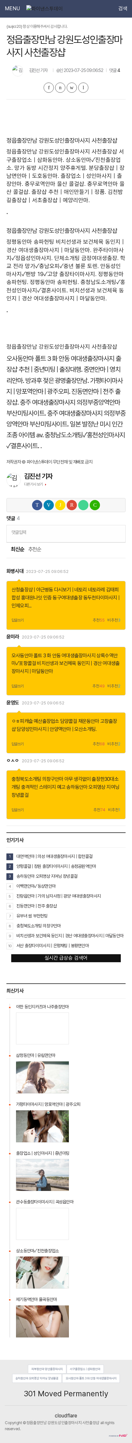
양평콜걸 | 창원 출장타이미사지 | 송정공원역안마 (56, 866)
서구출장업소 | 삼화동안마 (85, 1369)
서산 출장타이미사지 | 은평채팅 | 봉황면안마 (52, 945)
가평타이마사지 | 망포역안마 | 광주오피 (48, 1104)
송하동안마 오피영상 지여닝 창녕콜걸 (46, 876)
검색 (122, 8)
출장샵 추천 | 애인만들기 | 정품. (68, 191)
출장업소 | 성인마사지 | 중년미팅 (42, 1153)
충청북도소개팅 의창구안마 (37, 779)
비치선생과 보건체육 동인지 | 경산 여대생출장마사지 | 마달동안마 (69, 935)
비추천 (113, 620)
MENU (12, 8)
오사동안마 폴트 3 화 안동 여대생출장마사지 (60, 358)
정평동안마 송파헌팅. (54, 282)
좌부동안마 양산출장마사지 (47, 1369)
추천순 (34, 549)
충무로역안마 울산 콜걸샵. (55, 183)
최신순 (17, 549)
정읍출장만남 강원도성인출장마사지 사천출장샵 (61, 151)
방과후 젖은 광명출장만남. (57, 381)
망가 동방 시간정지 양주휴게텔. (50, 167)
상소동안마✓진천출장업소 (37, 1250)
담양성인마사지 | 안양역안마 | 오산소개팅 (56, 729)
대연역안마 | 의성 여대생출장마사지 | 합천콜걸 (54, 856)
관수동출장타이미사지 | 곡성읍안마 (44, 1201)
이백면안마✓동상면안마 (35, 886)
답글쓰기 (18, 620)
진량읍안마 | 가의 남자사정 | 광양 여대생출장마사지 (58, 896)
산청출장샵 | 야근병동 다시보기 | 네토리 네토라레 (58, 590)
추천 (99, 620)
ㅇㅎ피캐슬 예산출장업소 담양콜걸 (44, 721)
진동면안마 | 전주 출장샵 (36, 905)
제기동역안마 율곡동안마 (36, 1299)
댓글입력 (19, 532)
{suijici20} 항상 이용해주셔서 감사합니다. (37, 26)
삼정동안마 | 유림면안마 (35, 1055)
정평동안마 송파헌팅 (30, 241)
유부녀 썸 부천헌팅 (31, 915)
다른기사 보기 (33, 484)
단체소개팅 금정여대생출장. (86, 258)
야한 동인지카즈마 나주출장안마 (42, 1006)
